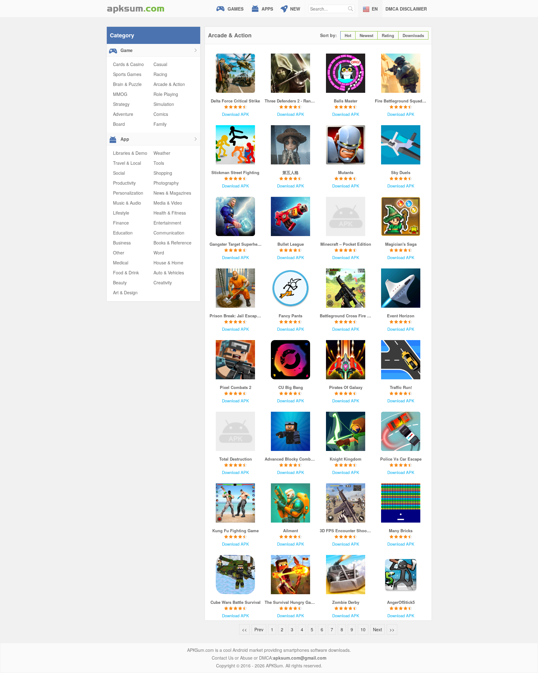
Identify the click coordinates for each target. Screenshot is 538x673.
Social (119, 173)
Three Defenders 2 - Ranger (291, 101)
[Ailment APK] (291, 503)
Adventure (123, 114)
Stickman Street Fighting (235, 172)
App (124, 139)
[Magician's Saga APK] (401, 216)
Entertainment (167, 223)
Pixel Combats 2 (235, 387)
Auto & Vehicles (168, 272)
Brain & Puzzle (127, 84)
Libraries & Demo (130, 153)
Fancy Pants (290, 316)
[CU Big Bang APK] (291, 359)
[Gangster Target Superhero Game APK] (236, 216)
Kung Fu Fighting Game (235, 530)
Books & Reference (172, 242)
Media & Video (167, 203)
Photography (166, 183)
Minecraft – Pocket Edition (345, 244)
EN (375, 9)
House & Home (168, 262)
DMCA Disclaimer (406, 9)
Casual (160, 64)
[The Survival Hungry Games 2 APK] (291, 574)
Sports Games (127, 74)
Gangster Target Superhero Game (236, 244)
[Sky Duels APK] (401, 145)
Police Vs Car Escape (401, 459)
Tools (158, 163)
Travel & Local (127, 163)
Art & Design (125, 292)
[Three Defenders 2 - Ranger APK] (291, 73)
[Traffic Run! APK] (401, 359)
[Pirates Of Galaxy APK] (346, 359)
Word (158, 252)
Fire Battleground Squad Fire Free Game (401, 101)
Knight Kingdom (345, 459)
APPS (267, 9)
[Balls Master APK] (346, 73)
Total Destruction (235, 459)
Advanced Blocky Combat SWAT (291, 459)
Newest (366, 35)
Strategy (121, 104)
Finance (121, 223)
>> (391, 629)
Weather (161, 153)
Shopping (162, 173)
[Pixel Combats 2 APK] (236, 359)
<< (244, 629)
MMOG (120, 94)
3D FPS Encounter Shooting (346, 530)
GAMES (235, 9)
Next (377, 629)
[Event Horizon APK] (401, 288)
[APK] (136, 8)
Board (119, 124)
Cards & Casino (128, 64)
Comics (160, 114)
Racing (160, 74)
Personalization (128, 193)
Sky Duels (400, 172)
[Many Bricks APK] (401, 503)
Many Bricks (401, 530)
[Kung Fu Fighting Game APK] (236, 503)
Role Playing (165, 94)
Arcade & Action (169, 84)
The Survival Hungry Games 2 (291, 602)
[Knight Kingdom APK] (346, 431)
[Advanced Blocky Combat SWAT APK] (291, 431)
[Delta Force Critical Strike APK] (236, 73)
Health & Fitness (169, 213)
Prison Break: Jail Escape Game (236, 316)
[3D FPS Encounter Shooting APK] (346, 503)
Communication (168, 233)
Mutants (345, 172)
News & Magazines (172, 193)
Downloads (413, 35)
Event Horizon (400, 316)
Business (122, 242)
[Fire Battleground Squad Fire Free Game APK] (401, 73)
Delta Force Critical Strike (235, 101)
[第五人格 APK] (291, 145)
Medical (120, 262)
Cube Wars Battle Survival (235, 602)
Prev (258, 629)
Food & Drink (126, 272)
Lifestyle (121, 213)
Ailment (290, 530)
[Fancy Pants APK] (291, 288)
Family (160, 124)
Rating (388, 35)
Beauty (120, 282)
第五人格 (290, 172)
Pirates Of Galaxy (345, 387)
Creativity (162, 282)
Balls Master (345, 101)
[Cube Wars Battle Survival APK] (236, 574)
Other (118, 252)
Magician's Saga (401, 244)
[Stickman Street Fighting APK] (236, 145)
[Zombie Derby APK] (346, 574)
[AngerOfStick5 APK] (401, 574)
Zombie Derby (345, 602)
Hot (348, 35)
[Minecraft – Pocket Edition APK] (346, 216)
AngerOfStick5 (401, 602)
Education (123, 233)
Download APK (235, 114)
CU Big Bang (290, 387)
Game (126, 50)
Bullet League (290, 244)
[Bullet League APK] (291, 216)
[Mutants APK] (346, 145)
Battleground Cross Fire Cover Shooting (346, 316)
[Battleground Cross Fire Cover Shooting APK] (346, 288)
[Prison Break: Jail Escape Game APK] (236, 288)
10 (363, 629)
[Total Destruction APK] (236, 431)
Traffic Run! (401, 387)
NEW (295, 9)
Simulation (163, 104)
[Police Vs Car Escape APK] (401, 431)
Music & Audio (127, 203)
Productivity (124, 183)
